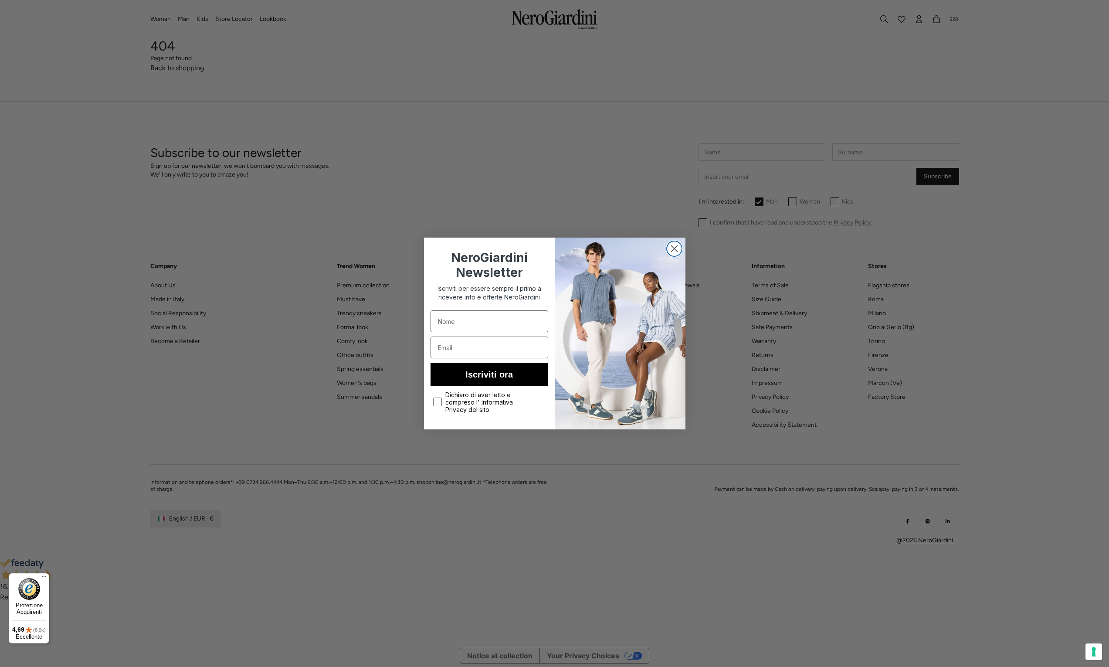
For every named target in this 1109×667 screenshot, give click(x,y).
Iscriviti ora (489, 374)
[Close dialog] (674, 248)
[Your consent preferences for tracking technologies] (1093, 651)
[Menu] (44, 578)
